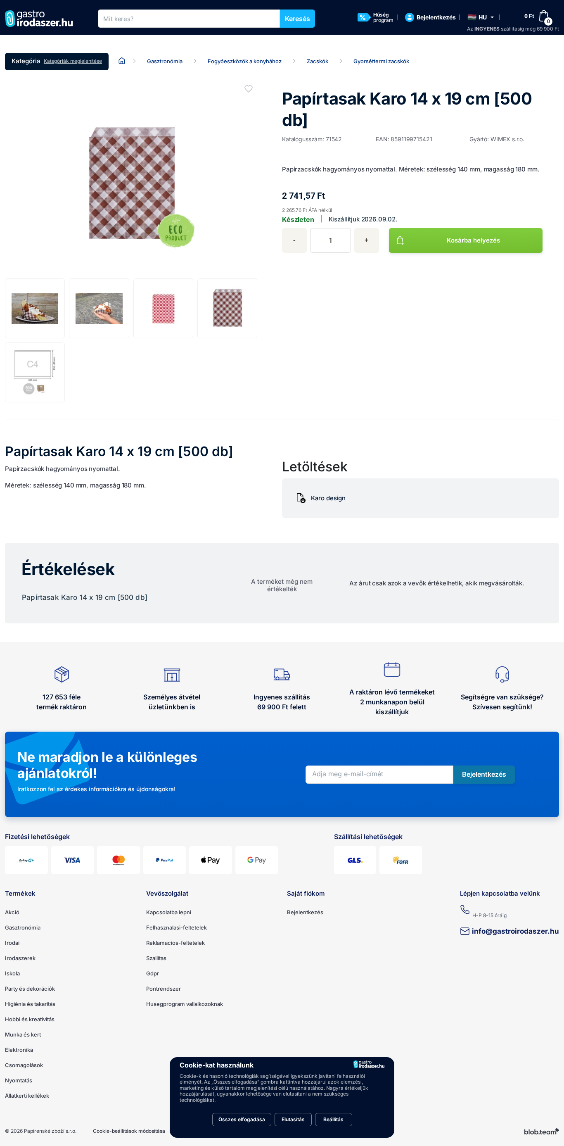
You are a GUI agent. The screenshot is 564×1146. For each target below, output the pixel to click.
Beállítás (333, 1119)
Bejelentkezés (305, 912)
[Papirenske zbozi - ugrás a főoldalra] (42, 18)
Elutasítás (293, 1119)
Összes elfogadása (241, 1119)
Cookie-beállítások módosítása (129, 1131)
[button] (480, 17)
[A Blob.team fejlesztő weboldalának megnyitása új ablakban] (541, 1131)
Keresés (297, 18)
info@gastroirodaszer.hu (515, 931)
